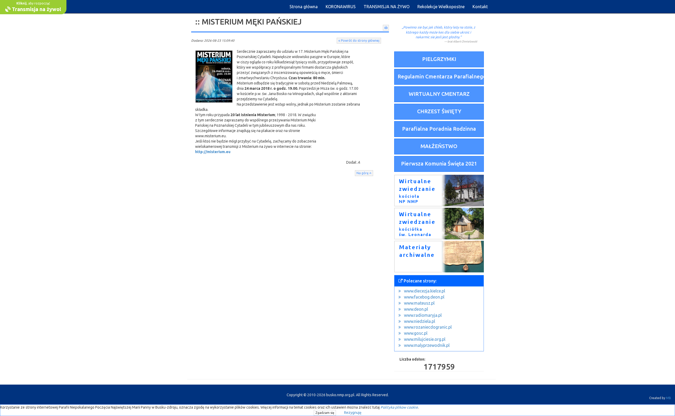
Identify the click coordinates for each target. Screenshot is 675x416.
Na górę (362, 173)
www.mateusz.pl (419, 303)
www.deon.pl (416, 309)
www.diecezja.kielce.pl (424, 291)
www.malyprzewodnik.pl (427, 345)
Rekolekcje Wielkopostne (441, 6)
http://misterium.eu (212, 152)
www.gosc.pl (415, 333)
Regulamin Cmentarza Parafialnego (441, 76)
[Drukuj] (386, 28)
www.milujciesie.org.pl (424, 339)
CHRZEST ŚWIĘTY (439, 111)
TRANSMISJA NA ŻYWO (386, 6)
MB (668, 398)
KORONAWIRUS (341, 6)
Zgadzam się (324, 412)
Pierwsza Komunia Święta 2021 (439, 163)
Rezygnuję (352, 412)
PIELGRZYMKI (439, 59)
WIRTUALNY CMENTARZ (439, 94)
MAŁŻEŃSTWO (439, 146)
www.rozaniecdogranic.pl (428, 327)
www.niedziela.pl (419, 321)
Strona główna (304, 6)
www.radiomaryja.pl (423, 315)
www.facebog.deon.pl (424, 297)
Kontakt (480, 6)
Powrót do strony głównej (359, 40)
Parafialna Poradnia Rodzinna (439, 129)
